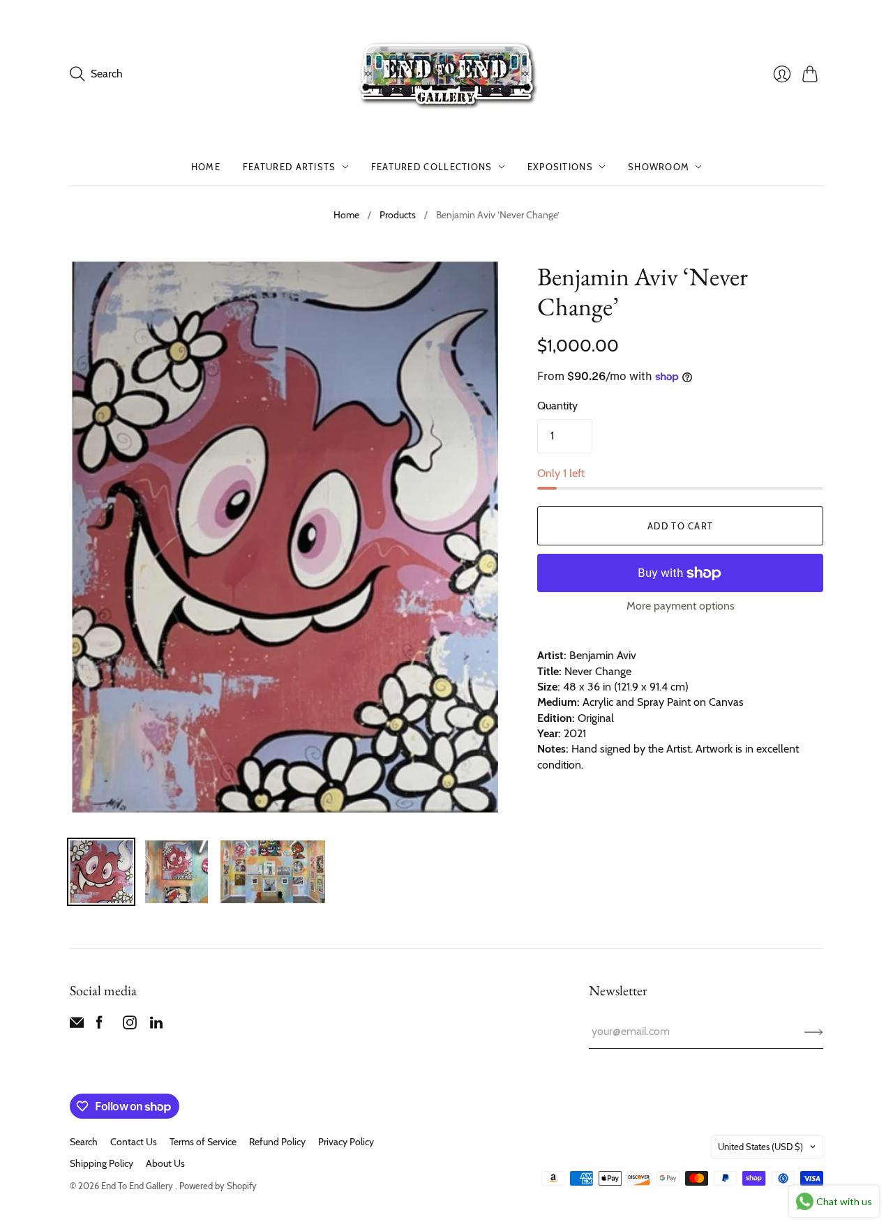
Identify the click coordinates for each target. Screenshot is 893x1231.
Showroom (658, 166)
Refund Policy (277, 1141)
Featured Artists (289, 166)
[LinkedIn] (156, 1025)
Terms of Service (203, 1141)
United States (760, 1146)
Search (84, 1141)
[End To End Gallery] (446, 73)
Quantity (557, 405)
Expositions (560, 166)
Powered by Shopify (218, 1185)
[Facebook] (99, 1025)
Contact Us (133, 1141)
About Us (165, 1163)
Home (205, 166)
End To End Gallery (138, 1185)
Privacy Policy (346, 1141)
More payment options (680, 605)
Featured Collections (432, 166)
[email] (77, 1025)
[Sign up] (813, 1031)
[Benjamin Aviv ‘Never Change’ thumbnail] (101, 871)
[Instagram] (130, 1025)
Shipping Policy (101, 1163)
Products (398, 215)
